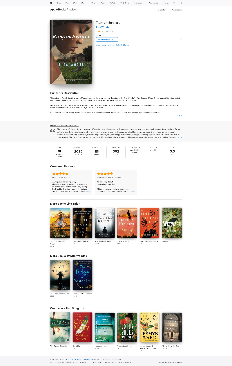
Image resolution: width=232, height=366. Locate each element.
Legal (120, 362)
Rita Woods (102, 27)
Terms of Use (110, 362)
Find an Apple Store (73, 359)
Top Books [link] (160, 10)
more (179, 115)
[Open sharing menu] (181, 39)
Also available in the (112, 45)
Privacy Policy (97, 362)
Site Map (128, 362)
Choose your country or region (170, 362)
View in (106, 40)
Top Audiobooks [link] (175, 10)
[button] (174, 3)
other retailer (89, 359)
